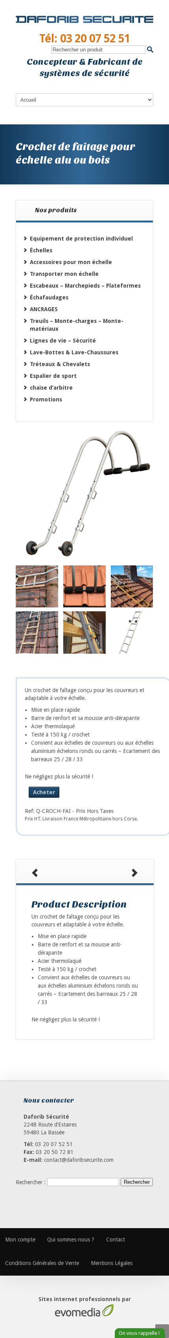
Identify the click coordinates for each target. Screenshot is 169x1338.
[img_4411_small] (84, 586)
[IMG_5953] (84, 632)
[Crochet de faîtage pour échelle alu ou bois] (84, 494)
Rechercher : (31, 1182)
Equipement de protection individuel (81, 238)
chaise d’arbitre (51, 388)
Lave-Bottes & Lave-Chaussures (74, 352)
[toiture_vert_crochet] (37, 632)
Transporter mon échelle (64, 274)
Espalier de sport (53, 376)
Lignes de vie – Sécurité (63, 340)
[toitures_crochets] (132, 586)
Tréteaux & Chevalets (60, 364)
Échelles (41, 250)
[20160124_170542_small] (37, 586)
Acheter (44, 792)
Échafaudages (49, 297)
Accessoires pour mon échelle (71, 262)
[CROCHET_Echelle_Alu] (132, 632)
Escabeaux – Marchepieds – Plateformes (85, 286)
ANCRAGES (44, 309)
